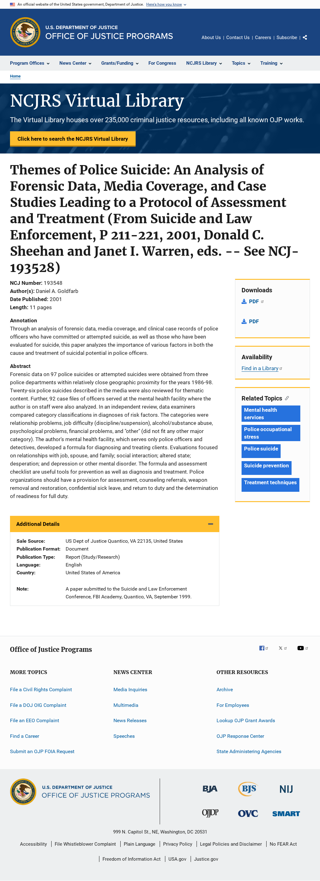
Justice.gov (206, 859)
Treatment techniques (270, 482)
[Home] (109, 32)
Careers (263, 37)
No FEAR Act (283, 844)
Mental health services (260, 413)
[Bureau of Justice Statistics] (248, 797)
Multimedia (125, 705)
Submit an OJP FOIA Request (42, 751)
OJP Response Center (240, 736)
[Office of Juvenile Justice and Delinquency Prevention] (210, 818)
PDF (254, 301)
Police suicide (261, 449)
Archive (225, 689)
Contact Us (238, 37)
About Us (211, 37)
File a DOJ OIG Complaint (38, 705)
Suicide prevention (266, 465)
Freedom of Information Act (131, 859)
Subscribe (287, 37)
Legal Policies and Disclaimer (231, 844)
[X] (285, 652)
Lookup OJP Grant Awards (246, 720)
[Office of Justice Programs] (25, 32)
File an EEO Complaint (34, 720)
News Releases (130, 720)
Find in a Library (260, 368)
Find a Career (24, 736)
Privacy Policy (177, 844)
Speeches (124, 736)
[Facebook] (266, 652)
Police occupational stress (268, 433)
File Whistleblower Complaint (85, 844)
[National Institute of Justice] (286, 794)
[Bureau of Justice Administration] (210, 793)
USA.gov (177, 859)
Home (15, 76)
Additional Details (38, 524)
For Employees (233, 705)
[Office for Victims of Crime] (248, 818)
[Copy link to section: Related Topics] (285, 398)
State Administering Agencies (249, 751)
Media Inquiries (130, 689)
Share (310, 41)
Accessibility (33, 844)
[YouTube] (304, 652)
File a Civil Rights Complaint (41, 689)
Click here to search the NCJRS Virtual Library (73, 139)
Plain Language (139, 844)
